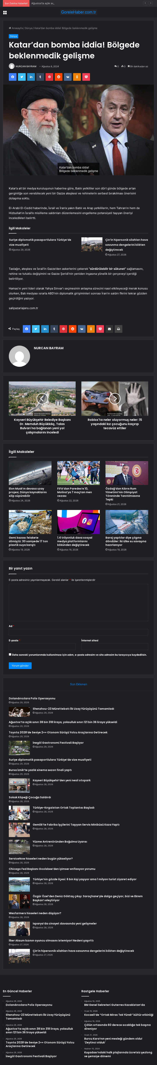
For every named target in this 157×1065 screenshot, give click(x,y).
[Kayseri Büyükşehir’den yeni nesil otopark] (19, 785)
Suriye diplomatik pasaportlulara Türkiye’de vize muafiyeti (50, 760)
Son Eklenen (78, 684)
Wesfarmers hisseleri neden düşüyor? (35, 913)
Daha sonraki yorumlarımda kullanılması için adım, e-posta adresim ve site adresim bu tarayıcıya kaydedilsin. (79, 654)
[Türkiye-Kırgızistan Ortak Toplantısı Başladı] (19, 813)
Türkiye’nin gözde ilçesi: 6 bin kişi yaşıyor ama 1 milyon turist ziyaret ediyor (85, 879)
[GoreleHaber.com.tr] (78, 12)
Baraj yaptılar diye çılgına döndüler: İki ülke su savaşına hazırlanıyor (125, 541)
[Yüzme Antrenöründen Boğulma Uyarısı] (19, 847)
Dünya (28, 28)
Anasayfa (17, 28)
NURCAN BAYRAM (26, 66)
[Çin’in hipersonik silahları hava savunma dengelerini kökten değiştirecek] (91, 244)
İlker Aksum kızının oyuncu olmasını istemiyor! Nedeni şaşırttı (51, 940)
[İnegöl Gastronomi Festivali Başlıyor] (19, 748)
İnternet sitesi (89, 640)
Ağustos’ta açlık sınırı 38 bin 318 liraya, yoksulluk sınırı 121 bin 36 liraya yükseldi (78, 3)
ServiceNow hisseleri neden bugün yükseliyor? (41, 859)
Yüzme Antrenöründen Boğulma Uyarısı (60, 842)
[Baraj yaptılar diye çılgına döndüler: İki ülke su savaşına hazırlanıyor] (126, 522)
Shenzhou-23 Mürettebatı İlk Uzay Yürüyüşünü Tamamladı (73, 709)
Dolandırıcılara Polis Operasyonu (32, 698)
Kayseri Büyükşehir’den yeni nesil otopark (62, 780)
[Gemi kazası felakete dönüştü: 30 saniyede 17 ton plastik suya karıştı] (30, 522)
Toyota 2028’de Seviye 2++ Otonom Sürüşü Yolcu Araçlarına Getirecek (58, 732)
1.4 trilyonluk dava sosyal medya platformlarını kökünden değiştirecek (74, 541)
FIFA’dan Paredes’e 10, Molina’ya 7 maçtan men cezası (74, 492)
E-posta (14, 640)
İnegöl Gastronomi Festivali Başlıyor (58, 743)
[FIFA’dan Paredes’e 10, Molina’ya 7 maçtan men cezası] (78, 473)
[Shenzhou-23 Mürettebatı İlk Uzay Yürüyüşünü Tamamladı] (19, 712)
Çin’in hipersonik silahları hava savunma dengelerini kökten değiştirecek (126, 245)
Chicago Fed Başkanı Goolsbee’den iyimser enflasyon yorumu (52, 869)
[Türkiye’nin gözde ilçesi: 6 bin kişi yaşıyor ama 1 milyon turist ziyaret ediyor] (19, 884)
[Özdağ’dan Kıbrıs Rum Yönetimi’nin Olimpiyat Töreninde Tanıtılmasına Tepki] (126, 473)
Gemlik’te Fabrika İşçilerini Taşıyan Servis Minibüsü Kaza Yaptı (76, 825)
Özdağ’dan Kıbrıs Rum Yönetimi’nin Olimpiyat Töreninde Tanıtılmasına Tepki (122, 494)
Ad (11, 626)
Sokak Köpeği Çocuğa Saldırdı (30, 797)
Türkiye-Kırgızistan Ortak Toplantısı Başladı (63, 808)
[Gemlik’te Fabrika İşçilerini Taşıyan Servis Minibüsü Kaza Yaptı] (19, 830)
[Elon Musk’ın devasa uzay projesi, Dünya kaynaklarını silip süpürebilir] (30, 473)
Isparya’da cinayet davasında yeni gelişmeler (65, 923)
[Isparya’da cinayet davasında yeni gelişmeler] (19, 929)
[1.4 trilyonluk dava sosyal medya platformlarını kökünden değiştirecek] (78, 522)
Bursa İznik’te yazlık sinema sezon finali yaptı (40, 770)
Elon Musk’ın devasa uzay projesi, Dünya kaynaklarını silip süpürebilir (28, 492)
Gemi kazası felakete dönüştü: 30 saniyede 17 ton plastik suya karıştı (28, 541)
